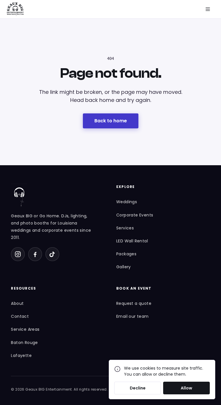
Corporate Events (134, 215)
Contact (20, 316)
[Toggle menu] (207, 9)
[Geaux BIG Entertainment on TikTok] (52, 254)
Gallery (123, 267)
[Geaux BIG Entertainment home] (15, 9)
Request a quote (133, 303)
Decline (138, 388)
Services (125, 228)
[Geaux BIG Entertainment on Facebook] (35, 254)
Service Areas (25, 329)
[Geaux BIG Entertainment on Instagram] (18, 254)
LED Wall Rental (132, 241)
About (17, 303)
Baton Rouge (24, 342)
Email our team (132, 316)
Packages (126, 254)
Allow (186, 388)
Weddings (126, 202)
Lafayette (21, 355)
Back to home (110, 120)
